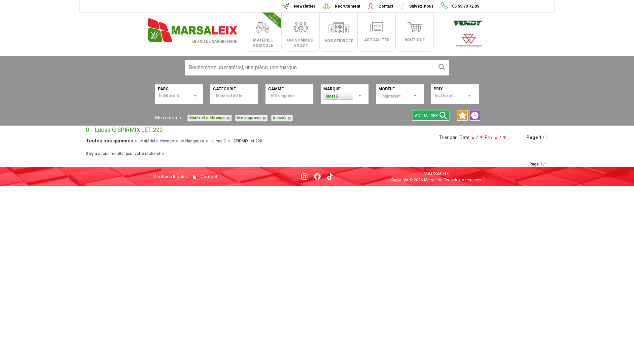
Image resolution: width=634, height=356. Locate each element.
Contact (385, 6)
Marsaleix (436, 173)
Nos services (338, 41)
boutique (415, 40)
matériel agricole (266, 31)
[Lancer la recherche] (442, 67)
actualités (376, 40)
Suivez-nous (421, 6)
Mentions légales (170, 176)
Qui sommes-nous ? (300, 43)
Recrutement (347, 6)
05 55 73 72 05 (465, 6)
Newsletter (304, 6)
